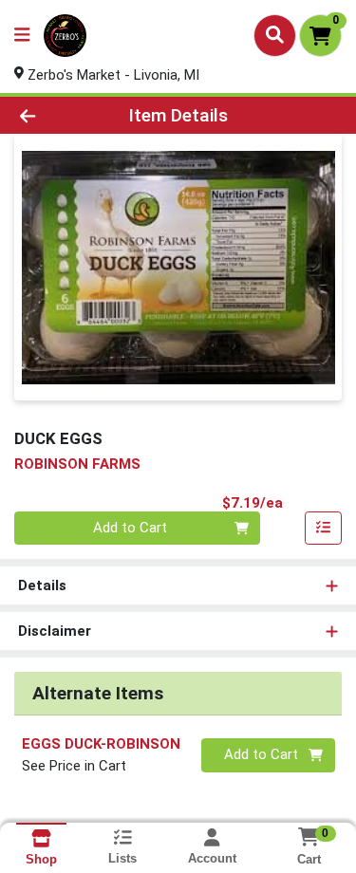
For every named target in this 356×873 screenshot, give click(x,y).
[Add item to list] (324, 528)
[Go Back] (55, 115)
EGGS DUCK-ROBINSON (101, 743)
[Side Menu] (21, 35)
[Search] (275, 35)
